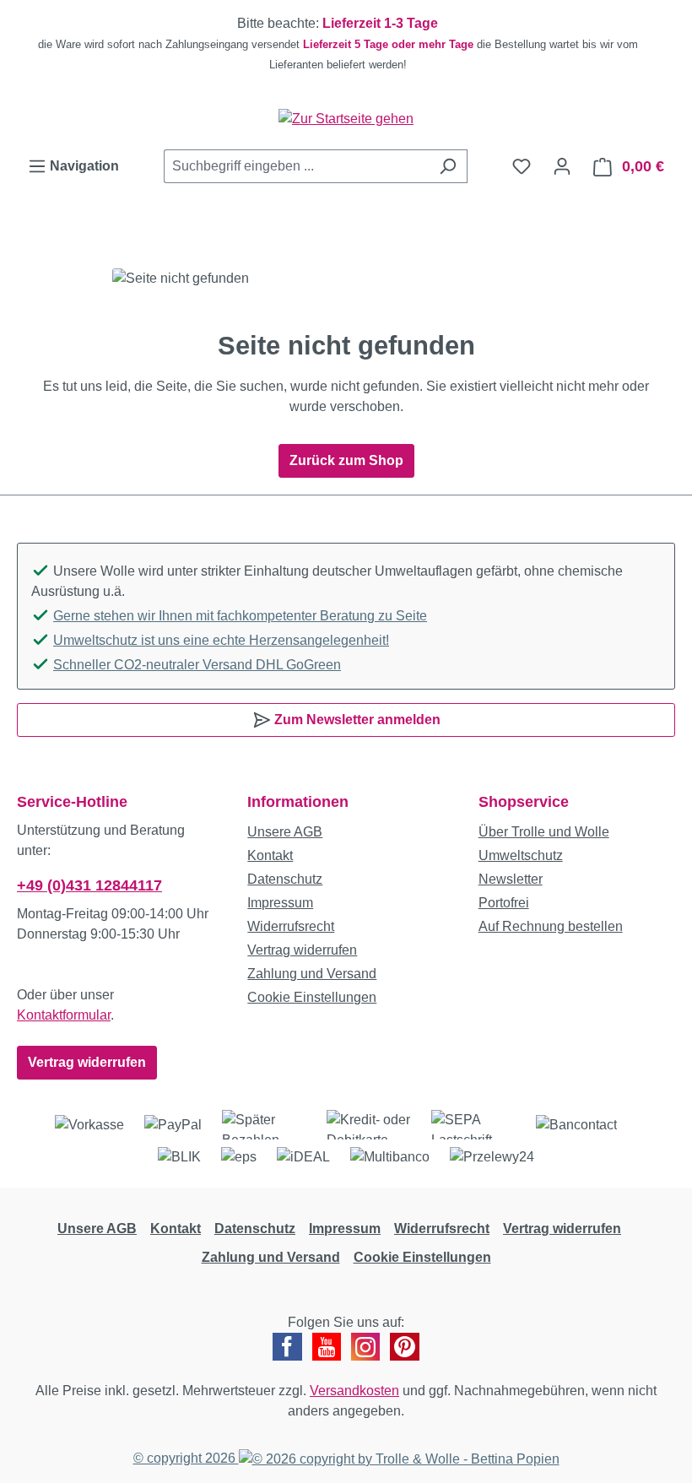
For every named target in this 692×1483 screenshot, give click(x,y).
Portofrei (503, 903)
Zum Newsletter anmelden (356, 719)
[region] (346, 44)
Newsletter (510, 879)
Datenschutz (284, 879)
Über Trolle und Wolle (543, 832)
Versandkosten (354, 1390)
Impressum (280, 903)
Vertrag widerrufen (87, 1062)
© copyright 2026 (186, 1458)
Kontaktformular (64, 1015)
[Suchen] (448, 166)
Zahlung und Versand (311, 973)
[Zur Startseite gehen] (346, 118)
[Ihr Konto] (562, 166)
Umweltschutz (520, 855)
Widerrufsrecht (290, 926)
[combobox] (296, 166)
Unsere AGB (284, 832)
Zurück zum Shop (346, 460)
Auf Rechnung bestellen (550, 926)
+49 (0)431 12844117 (89, 885)
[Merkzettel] (521, 166)
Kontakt (270, 855)
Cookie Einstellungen (311, 997)
